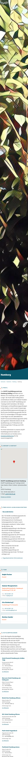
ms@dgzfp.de (9, 595)
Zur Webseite (5, 671)
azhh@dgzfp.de (10, 494)
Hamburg (14, 381)
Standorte (9, 381)
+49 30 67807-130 (8, 594)
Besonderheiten (8, 512)
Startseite (3, 381)
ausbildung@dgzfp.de (11, 610)
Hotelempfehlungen (7, 436)
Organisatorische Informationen (13, 558)
